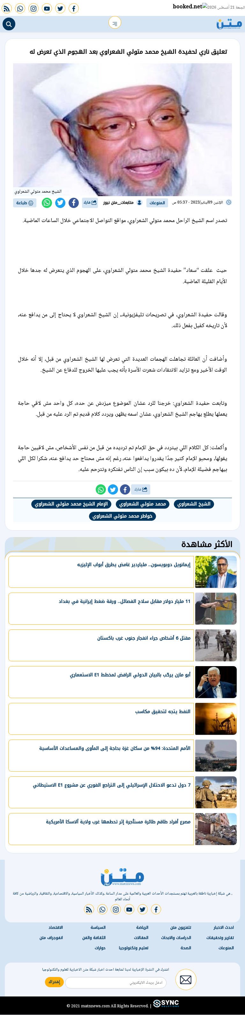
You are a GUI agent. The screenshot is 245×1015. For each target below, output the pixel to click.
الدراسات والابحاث (176, 937)
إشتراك (54, 982)
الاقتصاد (55, 927)
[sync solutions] (165, 1006)
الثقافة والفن (94, 937)
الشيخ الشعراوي (194, 504)
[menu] (114, 22)
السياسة (98, 927)
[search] (9, 24)
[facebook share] (74, 203)
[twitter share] (60, 203)
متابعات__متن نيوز (118, 202)
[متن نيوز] (229, 22)
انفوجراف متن (51, 937)
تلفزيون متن (180, 927)
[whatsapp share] (47, 203)
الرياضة (142, 927)
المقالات (141, 937)
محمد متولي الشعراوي (142, 504)
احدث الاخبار (224, 927)
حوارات (100, 947)
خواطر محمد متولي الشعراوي (122, 516)
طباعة (22, 202)
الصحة (186, 947)
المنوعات (157, 202)
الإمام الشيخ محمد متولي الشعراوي (71, 504)
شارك (88, 202)
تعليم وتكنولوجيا (133, 947)
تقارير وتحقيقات (220, 937)
